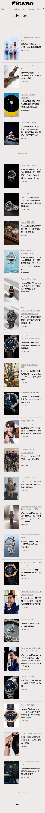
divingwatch (25, 393)
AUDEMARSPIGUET (27, 37)
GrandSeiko (36, 651)
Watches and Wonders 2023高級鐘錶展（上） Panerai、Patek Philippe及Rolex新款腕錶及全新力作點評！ (31, 661)
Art (10, 9)
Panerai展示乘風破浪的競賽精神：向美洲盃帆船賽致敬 (31, 345)
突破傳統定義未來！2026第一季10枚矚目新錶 (31, 45)
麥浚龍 (33, 123)
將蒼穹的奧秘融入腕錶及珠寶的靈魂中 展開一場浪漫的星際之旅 (31, 104)
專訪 (28, 123)
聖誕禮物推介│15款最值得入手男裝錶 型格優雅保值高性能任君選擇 (31, 431)
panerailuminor (32, 66)
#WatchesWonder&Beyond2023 (31, 506)
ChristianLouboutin (27, 452)
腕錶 (28, 194)
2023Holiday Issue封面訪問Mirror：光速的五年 (31, 459)
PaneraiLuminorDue (33, 535)
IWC (28, 165)
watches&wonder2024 (28, 253)
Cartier (23, 733)
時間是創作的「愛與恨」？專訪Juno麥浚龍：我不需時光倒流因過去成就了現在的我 (31, 131)
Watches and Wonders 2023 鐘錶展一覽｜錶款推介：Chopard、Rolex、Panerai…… (31, 517)
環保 (33, 620)
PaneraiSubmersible (33, 762)
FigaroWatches (26, 336)
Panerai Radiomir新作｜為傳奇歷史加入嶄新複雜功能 (31, 572)
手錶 (22, 69)
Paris (23, 9)
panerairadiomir (32, 364)
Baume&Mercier (26, 509)
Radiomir (30, 566)
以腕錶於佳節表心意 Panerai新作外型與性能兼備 (31, 683)
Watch (29, 279)
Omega (37, 37)
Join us (39, 9)
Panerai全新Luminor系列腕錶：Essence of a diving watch (31, 399)
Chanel (29, 733)
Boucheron (24, 449)
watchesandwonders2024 (29, 313)
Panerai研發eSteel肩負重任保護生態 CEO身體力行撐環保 (30, 771)
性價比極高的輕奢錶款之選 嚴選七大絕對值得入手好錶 (31, 740)
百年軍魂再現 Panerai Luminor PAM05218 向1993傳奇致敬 (31, 75)
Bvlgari (23, 165)
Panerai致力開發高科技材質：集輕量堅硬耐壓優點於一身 (31, 320)
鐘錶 (33, 677)
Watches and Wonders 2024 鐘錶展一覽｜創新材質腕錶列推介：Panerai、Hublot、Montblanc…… (31, 263)
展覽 (28, 222)
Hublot (23, 251)
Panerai (23, 40)
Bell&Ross (24, 424)
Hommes (31, 9)
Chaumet (32, 94)
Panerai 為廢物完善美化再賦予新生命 (30, 625)
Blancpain (24, 94)
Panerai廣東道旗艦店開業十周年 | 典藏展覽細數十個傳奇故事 (31, 229)
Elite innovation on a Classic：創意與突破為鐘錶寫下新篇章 (31, 484)
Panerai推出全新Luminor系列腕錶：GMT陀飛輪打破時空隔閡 (31, 286)
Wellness (16, 9)
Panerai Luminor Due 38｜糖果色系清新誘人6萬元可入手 (31, 544)
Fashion (3, 9)
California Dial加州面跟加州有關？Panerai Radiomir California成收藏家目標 (31, 375)
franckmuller (25, 97)
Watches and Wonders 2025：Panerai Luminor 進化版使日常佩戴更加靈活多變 (31, 202)
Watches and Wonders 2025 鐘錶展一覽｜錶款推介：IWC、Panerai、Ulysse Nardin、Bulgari (31, 173)
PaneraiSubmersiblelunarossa (30, 310)
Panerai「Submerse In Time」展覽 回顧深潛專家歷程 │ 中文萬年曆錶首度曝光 (31, 713)
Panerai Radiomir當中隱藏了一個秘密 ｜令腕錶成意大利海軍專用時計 (31, 601)
